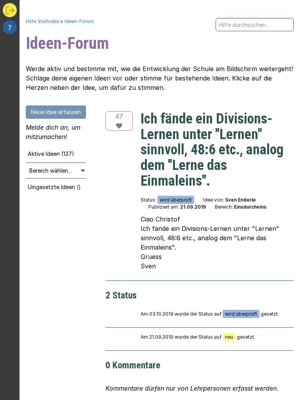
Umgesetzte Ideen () (54, 187)
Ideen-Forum (79, 21)
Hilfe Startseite (42, 21)
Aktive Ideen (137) (51, 153)
